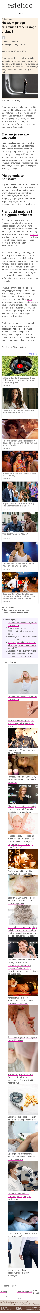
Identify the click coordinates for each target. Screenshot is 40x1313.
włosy (19, 226)
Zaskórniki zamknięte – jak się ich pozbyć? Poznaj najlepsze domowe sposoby (21, 901)
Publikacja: (13, 44)
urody (30, 143)
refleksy (34, 237)
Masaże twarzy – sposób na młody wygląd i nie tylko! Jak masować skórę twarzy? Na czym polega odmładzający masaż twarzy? (21, 841)
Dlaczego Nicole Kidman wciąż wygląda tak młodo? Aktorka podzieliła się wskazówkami (22, 654)
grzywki (11, 267)
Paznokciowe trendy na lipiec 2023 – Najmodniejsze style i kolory (21, 631)
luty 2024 (11, 607)
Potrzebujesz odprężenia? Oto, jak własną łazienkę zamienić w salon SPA (22, 645)
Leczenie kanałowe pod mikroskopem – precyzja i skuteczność (19, 1196)
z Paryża (34, 234)
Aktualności (7, 19)
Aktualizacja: (14, 51)
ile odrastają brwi (24, 1291)
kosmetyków (26, 193)
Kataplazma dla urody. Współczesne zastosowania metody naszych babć (20, 1001)
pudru (29, 299)
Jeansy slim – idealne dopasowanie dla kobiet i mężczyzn (19, 1273)
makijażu (21, 310)
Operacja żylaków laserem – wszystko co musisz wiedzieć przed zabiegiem (21, 1157)
